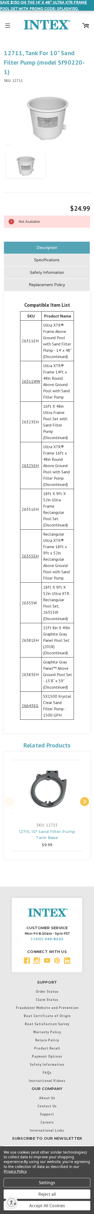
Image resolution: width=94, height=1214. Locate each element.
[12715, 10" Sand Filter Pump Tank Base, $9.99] (47, 788)
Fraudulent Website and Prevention (47, 1008)
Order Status (47, 991)
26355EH (30, 556)
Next (84, 801)
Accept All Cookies (47, 1206)
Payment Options (47, 1056)
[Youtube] (47, 960)
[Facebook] (27, 960)
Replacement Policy (47, 284)
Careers (47, 1122)
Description (47, 247)
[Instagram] (37, 960)
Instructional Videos (47, 1081)
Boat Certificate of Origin (47, 1016)
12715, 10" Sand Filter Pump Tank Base (47, 834)
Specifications (47, 260)
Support (47, 1114)
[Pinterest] (57, 960)
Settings (47, 1182)
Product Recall (47, 1048)
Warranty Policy (47, 1032)
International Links (47, 1130)
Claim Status (47, 999)
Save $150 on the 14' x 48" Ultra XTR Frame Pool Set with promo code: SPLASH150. (43, 5)
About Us (47, 1098)
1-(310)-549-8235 (47, 939)
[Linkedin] (67, 960)
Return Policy (47, 1040)
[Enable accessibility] (11, 1202)
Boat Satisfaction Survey (47, 1024)
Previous (9, 801)
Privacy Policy (15, 1171)
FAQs (47, 1072)
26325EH (30, 465)
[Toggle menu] (7, 24)
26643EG (30, 705)
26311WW (31, 381)
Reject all (47, 1194)
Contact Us (47, 1106)
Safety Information (47, 272)
